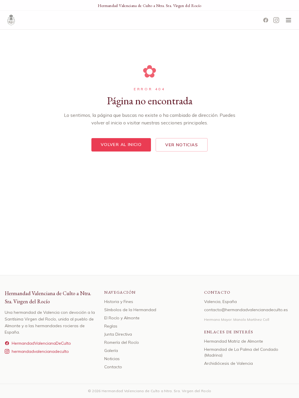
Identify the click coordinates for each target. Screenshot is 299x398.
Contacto (113, 366)
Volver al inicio (121, 144)
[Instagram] (276, 20)
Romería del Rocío (121, 342)
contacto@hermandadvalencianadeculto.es (246, 309)
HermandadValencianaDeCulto (41, 343)
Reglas (110, 326)
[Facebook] (266, 20)
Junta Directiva (118, 334)
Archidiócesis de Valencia (228, 363)
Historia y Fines (118, 301)
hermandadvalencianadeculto (40, 351)
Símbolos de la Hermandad (130, 309)
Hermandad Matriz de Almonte (233, 341)
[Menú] (288, 20)
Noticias (112, 358)
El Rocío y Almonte (122, 317)
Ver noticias (181, 144)
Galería (111, 350)
